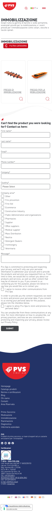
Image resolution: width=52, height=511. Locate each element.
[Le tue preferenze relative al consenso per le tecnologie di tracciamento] (4, 508)
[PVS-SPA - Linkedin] (2, 443)
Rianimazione (7, 421)
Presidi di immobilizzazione (13, 91)
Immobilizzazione (8, 418)
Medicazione (6, 415)
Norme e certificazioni (11, 392)
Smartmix (11, 484)
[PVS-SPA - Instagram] (9, 443)
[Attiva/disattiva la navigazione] (45, 8)
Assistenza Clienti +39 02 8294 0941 (14, 477)
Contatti (4, 401)
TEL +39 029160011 (8, 475)
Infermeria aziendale (10, 427)
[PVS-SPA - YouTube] (6, 443)
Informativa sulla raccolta (9, 509)
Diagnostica (6, 424)
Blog (3, 395)
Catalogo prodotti (9, 389)
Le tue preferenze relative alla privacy (19, 506)
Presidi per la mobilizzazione (38, 91)
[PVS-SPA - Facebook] (13, 443)
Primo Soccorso (8, 412)
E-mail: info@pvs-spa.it (9, 482)
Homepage (6, 386)
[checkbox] (25, 222)
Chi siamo (5, 398)
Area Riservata (8, 404)
